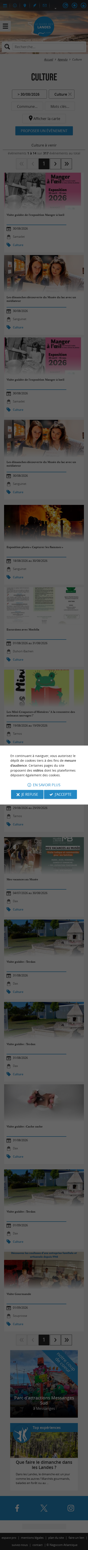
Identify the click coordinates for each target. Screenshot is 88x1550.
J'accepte (63, 794)
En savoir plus (46, 784)
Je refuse (29, 794)
